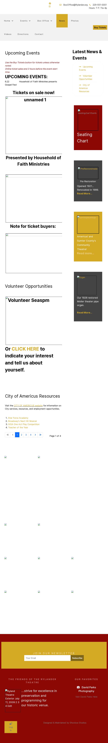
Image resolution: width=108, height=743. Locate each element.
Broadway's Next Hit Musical (22, 421)
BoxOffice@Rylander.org (75, 4)
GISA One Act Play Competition (24, 424)
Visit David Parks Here (86, 696)
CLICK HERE (25, 349)
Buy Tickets (100, 27)
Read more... (85, 253)
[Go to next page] (35, 434)
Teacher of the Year (18, 427)
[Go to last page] (40, 434)
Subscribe (77, 658)
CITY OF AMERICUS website (28, 405)
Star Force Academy (18, 418)
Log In (11, 729)
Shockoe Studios (78, 722)
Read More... (84, 193)
